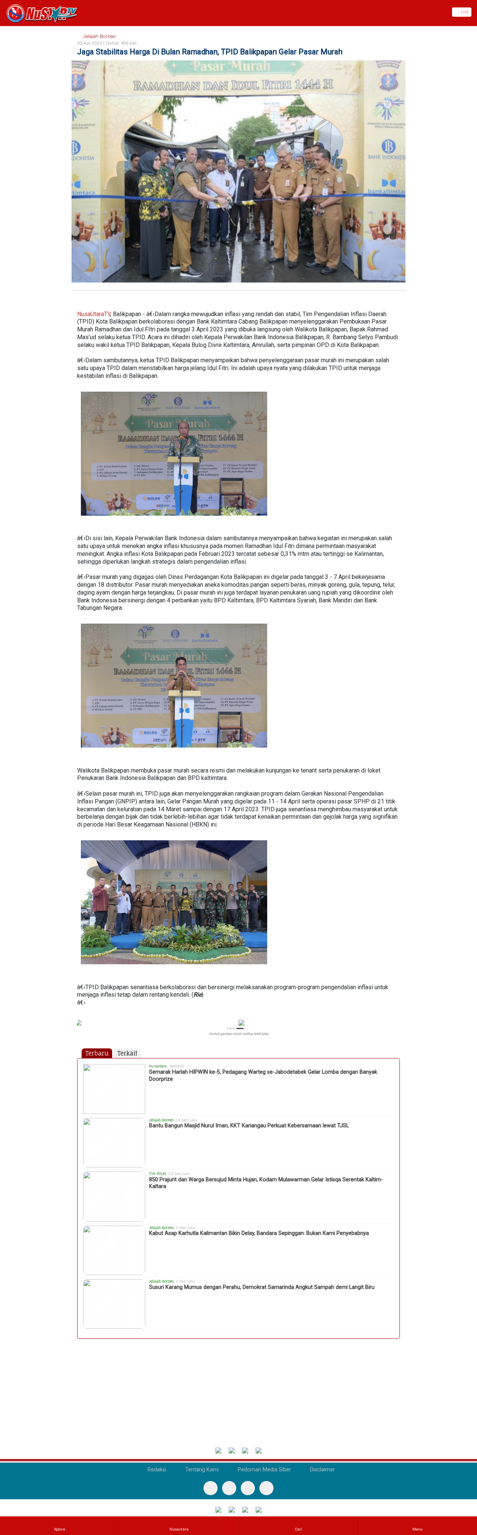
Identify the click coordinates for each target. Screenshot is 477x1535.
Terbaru (96, 1053)
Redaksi (156, 1469)
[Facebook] (210, 1488)
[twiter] (247, 1488)
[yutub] (229, 1488)
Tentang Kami (201, 1469)
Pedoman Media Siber (263, 1469)
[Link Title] (2, 12)
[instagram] (266, 1488)
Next (396, 1029)
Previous (80, 1029)
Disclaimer (322, 1469)
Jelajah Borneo (98, 36)
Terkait (127, 1053)
